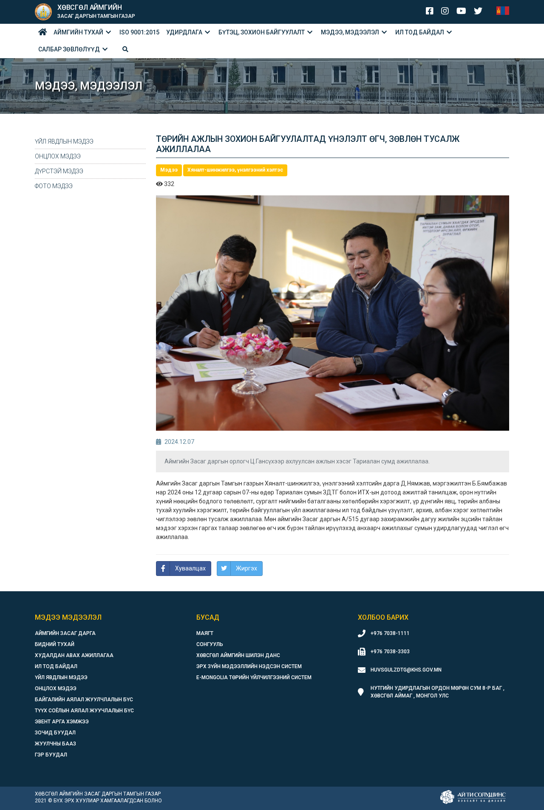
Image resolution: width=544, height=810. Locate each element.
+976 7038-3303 (390, 652)
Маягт (204, 633)
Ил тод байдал (419, 32)
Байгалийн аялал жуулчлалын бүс (84, 700)
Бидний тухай (54, 644)
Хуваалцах (190, 568)
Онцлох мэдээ (58, 156)
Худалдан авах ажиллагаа (74, 655)
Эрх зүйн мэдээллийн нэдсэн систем (249, 666)
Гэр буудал (51, 755)
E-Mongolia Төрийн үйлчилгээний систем (254, 677)
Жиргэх (246, 568)
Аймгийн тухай (78, 32)
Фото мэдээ (54, 186)
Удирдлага (184, 32)
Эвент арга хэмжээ (62, 722)
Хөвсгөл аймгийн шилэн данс (238, 655)
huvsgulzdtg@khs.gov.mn (406, 670)
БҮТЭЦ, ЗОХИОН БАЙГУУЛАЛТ (261, 32)
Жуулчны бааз (55, 744)
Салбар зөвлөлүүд (69, 49)
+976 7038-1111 (390, 633)
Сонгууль (209, 644)
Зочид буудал (55, 733)
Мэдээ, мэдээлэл (350, 32)
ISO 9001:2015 (139, 32)
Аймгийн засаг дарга (65, 633)
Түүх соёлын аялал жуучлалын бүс (84, 711)
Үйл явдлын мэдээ (64, 141)
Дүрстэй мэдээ (59, 171)
